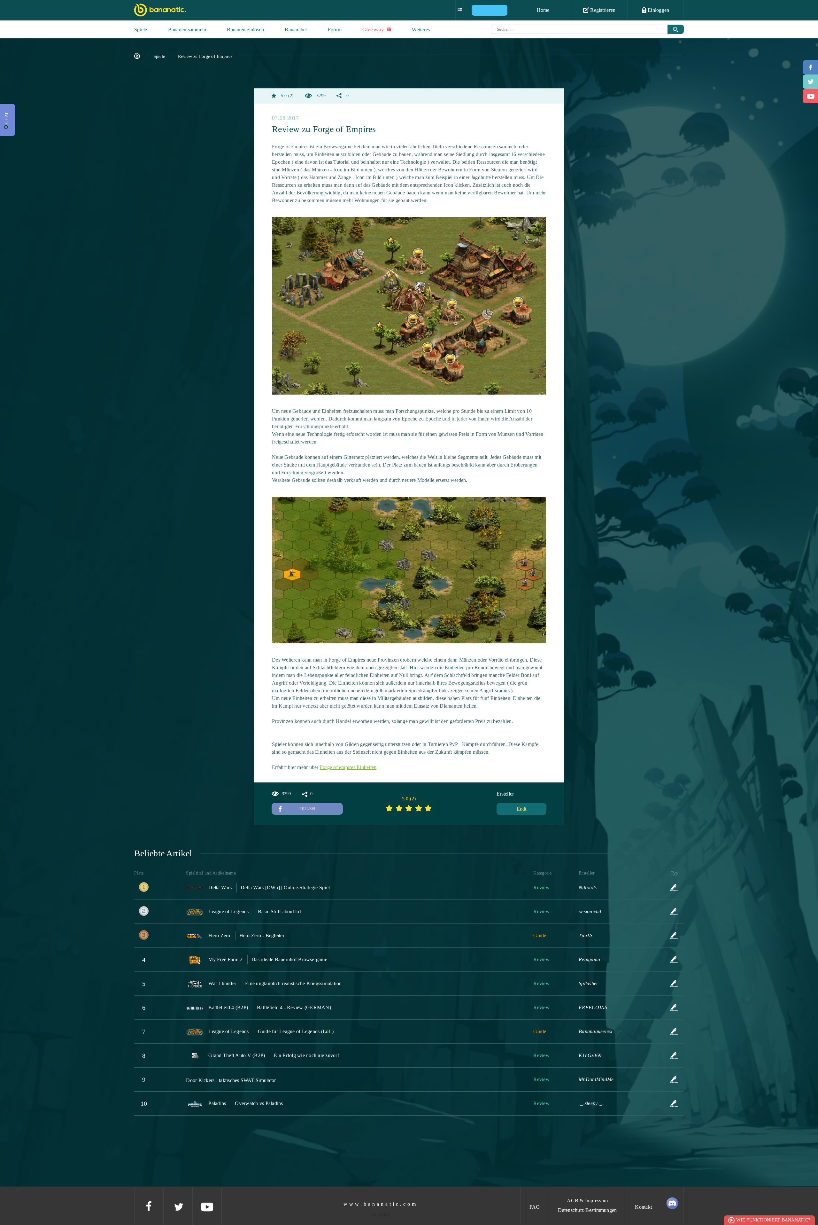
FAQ (534, 1207)
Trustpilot (381, 1214)
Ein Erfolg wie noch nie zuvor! (306, 1055)
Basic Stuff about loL (280, 911)
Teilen (307, 808)
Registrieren (602, 10)
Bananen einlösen (245, 29)
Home (543, 10)
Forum (335, 29)
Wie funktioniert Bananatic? (773, 1220)
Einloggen (657, 10)
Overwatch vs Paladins (259, 1103)
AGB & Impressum (587, 1200)
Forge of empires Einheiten (348, 767)
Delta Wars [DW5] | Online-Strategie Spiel (285, 887)
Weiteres (421, 29)
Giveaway (373, 29)
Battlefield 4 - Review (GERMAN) (294, 1007)
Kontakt (643, 1207)
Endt (522, 809)
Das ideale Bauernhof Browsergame (289, 959)
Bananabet (296, 29)
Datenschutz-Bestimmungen (587, 1210)
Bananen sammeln (187, 29)
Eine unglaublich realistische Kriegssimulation (293, 983)
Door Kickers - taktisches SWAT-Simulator (231, 1080)
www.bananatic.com (380, 1204)
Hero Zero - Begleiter (261, 935)
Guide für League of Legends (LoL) (296, 1031)
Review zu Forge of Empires (205, 56)
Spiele (140, 29)
